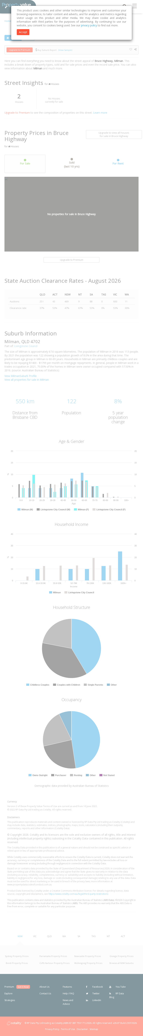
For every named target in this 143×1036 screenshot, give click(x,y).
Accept (23, 32)
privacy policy (89, 25)
